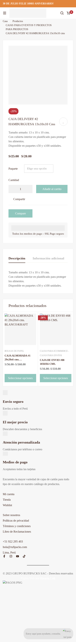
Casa (5, 21)
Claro (62, 168)
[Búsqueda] (62, 13)
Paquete (13, 168)
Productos (18, 21)
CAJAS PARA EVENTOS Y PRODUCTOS (29, 25)
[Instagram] (10, 556)
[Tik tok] (24, 556)
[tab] (16, 258)
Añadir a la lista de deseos (63, 121)
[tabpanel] (38, 279)
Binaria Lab (47, 578)
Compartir (19, 199)
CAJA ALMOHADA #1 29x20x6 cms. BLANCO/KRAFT (17, 359)
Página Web (28, 578)
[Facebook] (4, 556)
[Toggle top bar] (72, 3)
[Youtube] (17, 556)
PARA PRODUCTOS (17, 29)
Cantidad (13, 180)
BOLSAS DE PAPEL (14, 351)
